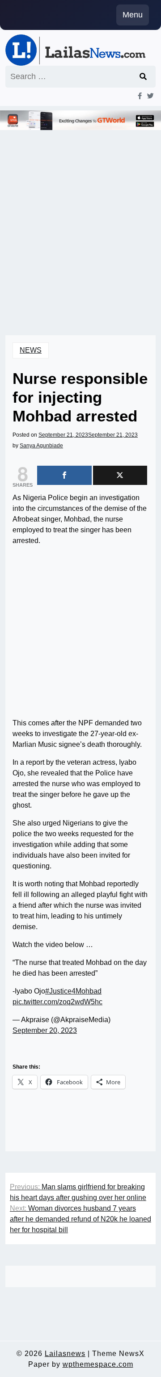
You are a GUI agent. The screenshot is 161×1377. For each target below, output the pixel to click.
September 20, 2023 (45, 1030)
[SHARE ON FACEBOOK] (64, 475)
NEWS (31, 350)
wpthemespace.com (98, 1364)
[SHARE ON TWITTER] (120, 475)
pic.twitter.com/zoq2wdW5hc (57, 1002)
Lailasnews (65, 1353)
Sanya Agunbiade (41, 445)
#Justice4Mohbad (73, 991)
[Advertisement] (80, 220)
